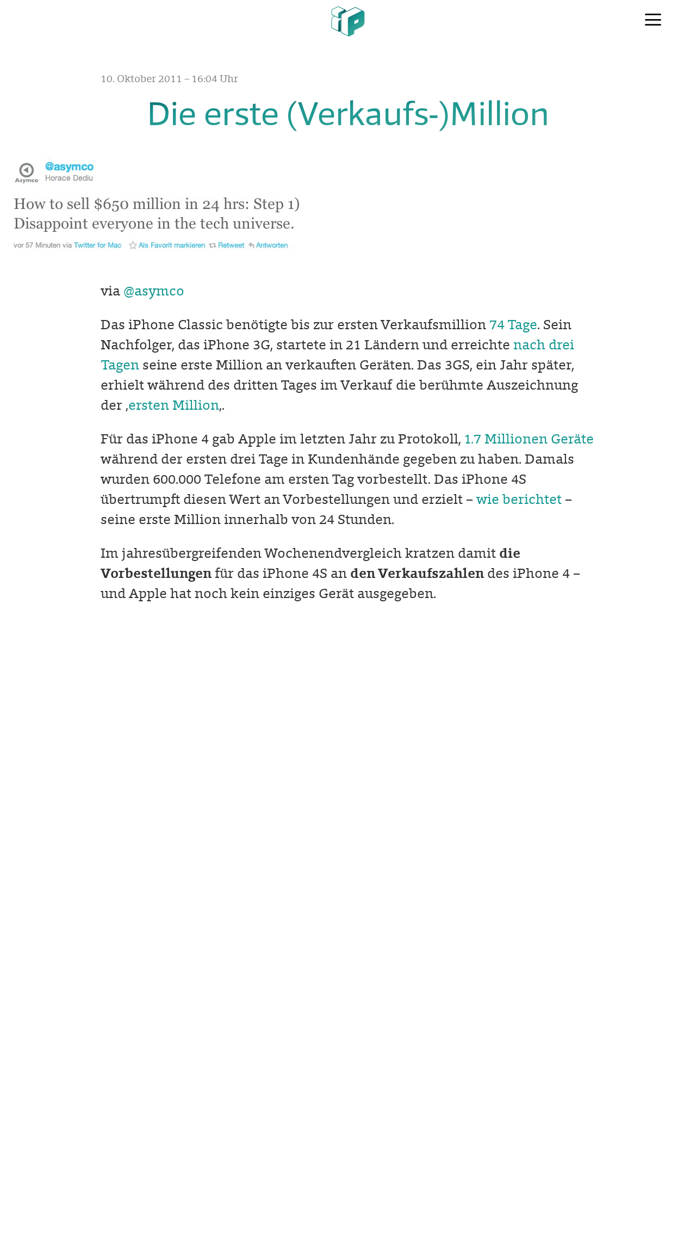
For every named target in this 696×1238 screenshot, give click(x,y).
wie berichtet (519, 499)
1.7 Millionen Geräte (529, 438)
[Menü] (653, 20)
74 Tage (513, 324)
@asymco (153, 290)
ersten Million (173, 405)
